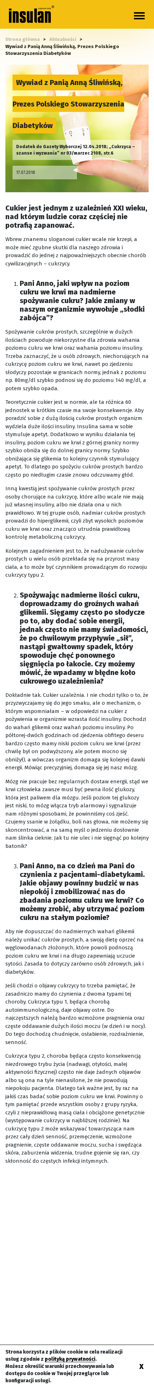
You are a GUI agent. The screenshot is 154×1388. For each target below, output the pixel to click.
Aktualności (62, 39)
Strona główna (22, 39)
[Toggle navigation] (139, 16)
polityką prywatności (70, 1359)
